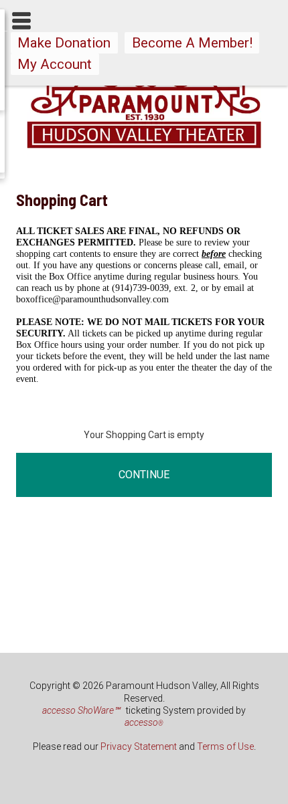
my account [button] (54, 64)
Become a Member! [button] (192, 43)
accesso (144, 722)
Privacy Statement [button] (138, 746)
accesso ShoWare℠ (81, 710)
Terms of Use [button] (225, 746)
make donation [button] (64, 43)
